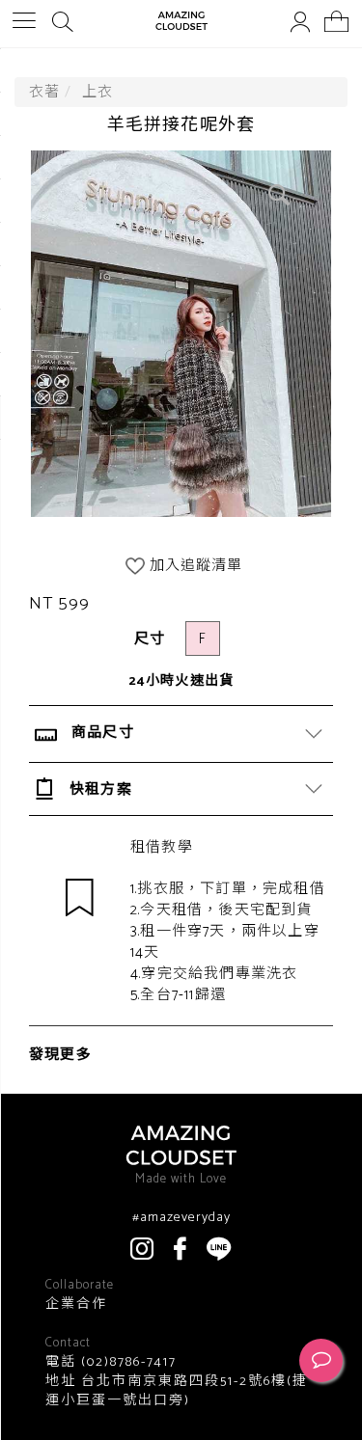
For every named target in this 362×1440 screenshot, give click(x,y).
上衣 (97, 92)
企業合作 (76, 1305)
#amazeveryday (181, 1218)
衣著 (44, 92)
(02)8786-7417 (126, 1362)
